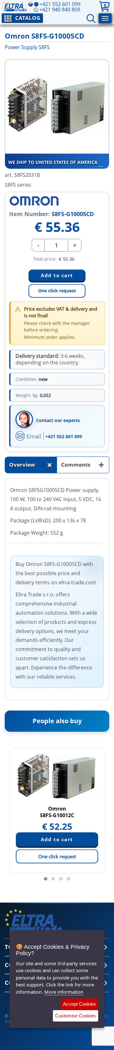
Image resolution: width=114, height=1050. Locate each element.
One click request (57, 291)
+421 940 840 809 (59, 9)
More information (63, 992)
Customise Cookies (75, 1015)
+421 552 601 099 (63, 436)
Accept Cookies (79, 1004)
